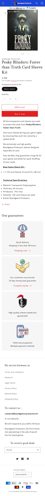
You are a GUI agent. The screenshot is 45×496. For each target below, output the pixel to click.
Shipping (14, 80)
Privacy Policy (10, 388)
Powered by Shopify (31, 491)
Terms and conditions (14, 372)
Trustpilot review (20, 285)
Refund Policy (11, 394)
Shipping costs (20, 250)
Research (9, 377)
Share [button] (7, 204)
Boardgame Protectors (19, 491)
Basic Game (9, 89)
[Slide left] (17, 53)
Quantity (5, 94)
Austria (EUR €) (21, 474)
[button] (3, 3)
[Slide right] (28, 53)
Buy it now (20, 114)
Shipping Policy (11, 399)
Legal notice (10, 383)
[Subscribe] (37, 450)
